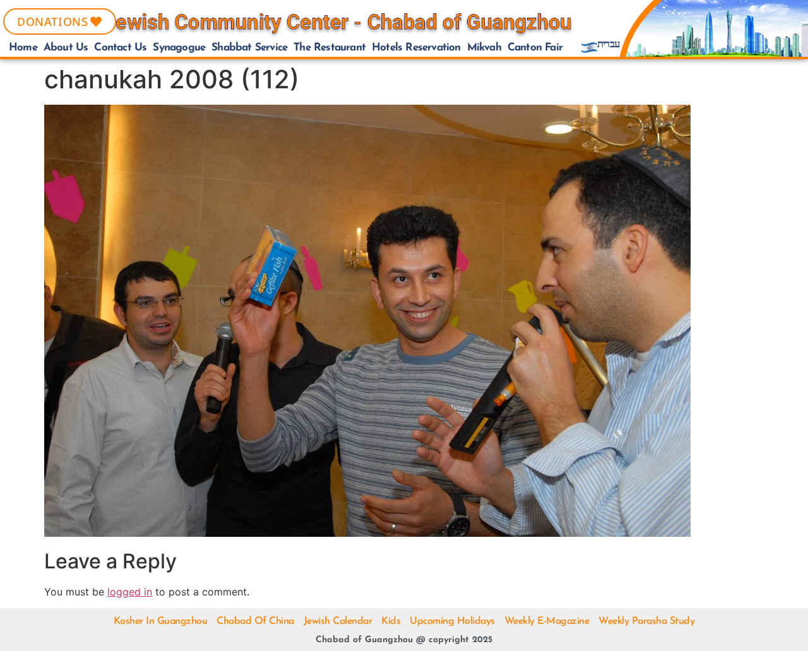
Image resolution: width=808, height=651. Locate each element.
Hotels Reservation (416, 47)
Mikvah (484, 47)
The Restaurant (329, 47)
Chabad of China (255, 621)
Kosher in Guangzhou (161, 621)
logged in (129, 591)
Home (23, 47)
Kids (390, 621)
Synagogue (179, 47)
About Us (66, 47)
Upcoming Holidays (452, 621)
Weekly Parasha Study (646, 621)
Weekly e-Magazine (547, 621)
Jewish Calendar (338, 621)
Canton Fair (535, 47)
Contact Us (120, 47)
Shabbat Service (249, 47)
